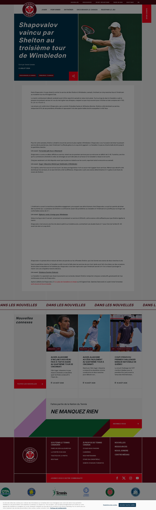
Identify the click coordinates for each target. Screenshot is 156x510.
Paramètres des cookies (110, 505)
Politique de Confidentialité (58, 508)
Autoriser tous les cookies (127, 505)
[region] (78, 505)
